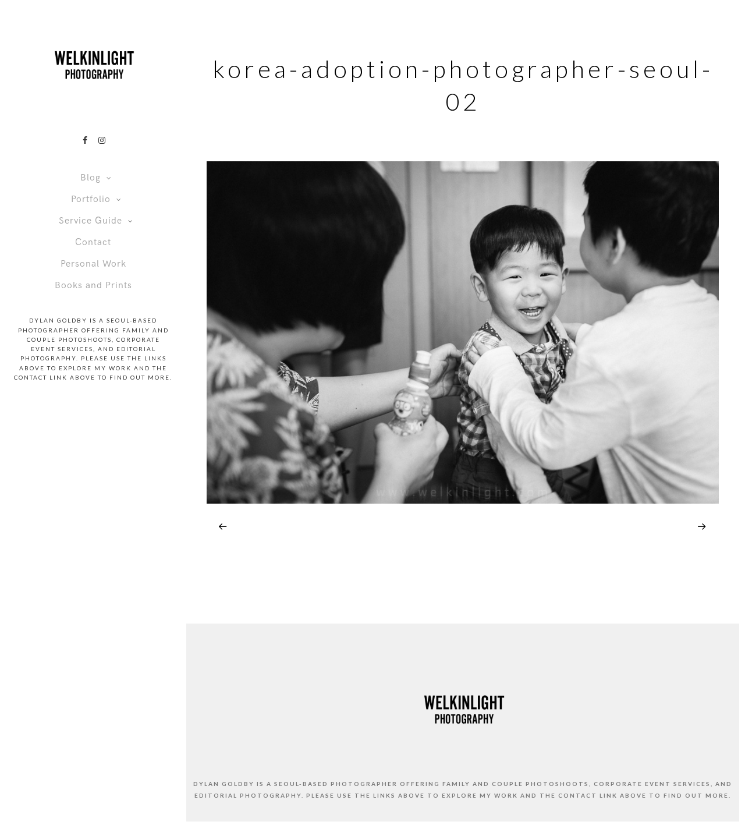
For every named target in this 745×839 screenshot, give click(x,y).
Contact (93, 242)
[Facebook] (85, 140)
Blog (90, 177)
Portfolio (91, 199)
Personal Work (93, 264)
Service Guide (90, 220)
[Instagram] (102, 140)
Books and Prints (93, 285)
